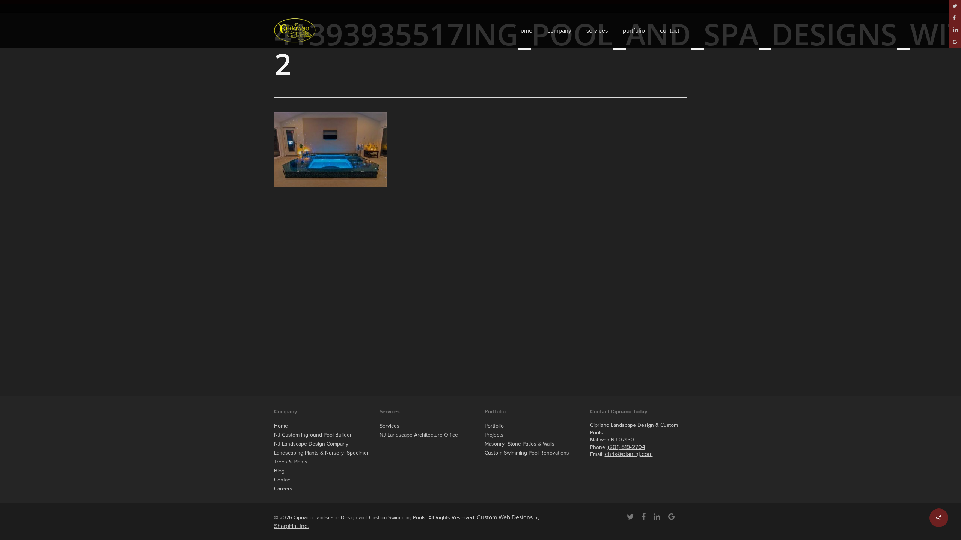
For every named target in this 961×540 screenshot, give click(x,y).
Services (389, 426)
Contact (283, 480)
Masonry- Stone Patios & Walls (519, 444)
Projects (494, 435)
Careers (283, 489)
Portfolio (494, 426)
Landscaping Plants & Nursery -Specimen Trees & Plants (322, 457)
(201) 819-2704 (626, 447)
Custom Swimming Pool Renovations (527, 453)
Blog (279, 471)
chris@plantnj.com (629, 454)
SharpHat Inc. (291, 526)
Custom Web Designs (505, 517)
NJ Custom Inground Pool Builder (313, 435)
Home (281, 426)
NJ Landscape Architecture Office (419, 435)
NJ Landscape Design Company (311, 444)
